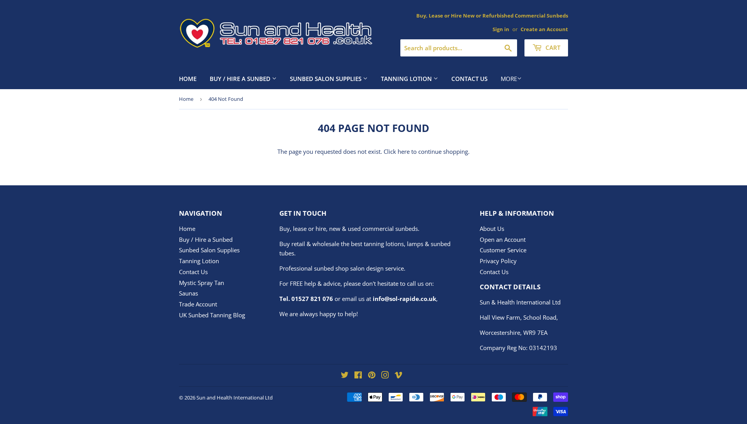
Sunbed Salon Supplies (326, 79)
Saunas (188, 293)
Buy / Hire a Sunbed (241, 79)
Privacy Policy (498, 261)
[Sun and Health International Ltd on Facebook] (358, 376)
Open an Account (503, 239)
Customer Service (503, 250)
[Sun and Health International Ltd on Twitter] (345, 376)
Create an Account (544, 29)
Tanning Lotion (407, 79)
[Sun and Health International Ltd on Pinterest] (372, 376)
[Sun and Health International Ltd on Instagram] (385, 376)
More (509, 79)
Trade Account (198, 304)
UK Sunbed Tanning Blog (212, 315)
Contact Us (469, 79)
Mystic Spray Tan (201, 283)
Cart (552, 47)
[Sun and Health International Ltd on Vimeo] (398, 376)
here (404, 151)
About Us (492, 228)
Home (187, 79)
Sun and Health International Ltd (234, 397)
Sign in (501, 29)
